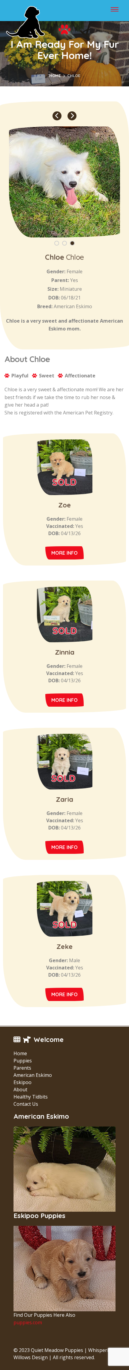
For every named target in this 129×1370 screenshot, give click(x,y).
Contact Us (26, 1104)
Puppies (23, 1060)
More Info (64, 553)
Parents (22, 1068)
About (20, 1089)
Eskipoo (23, 1082)
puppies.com (28, 1322)
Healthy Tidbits (31, 1096)
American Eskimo (33, 1075)
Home (55, 75)
